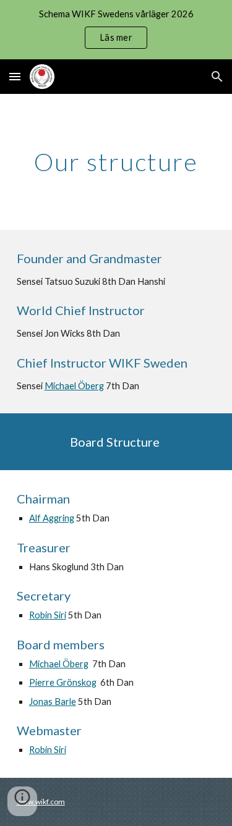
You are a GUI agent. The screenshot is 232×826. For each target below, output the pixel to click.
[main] (116, 161)
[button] (15, 76)
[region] (116, 29)
